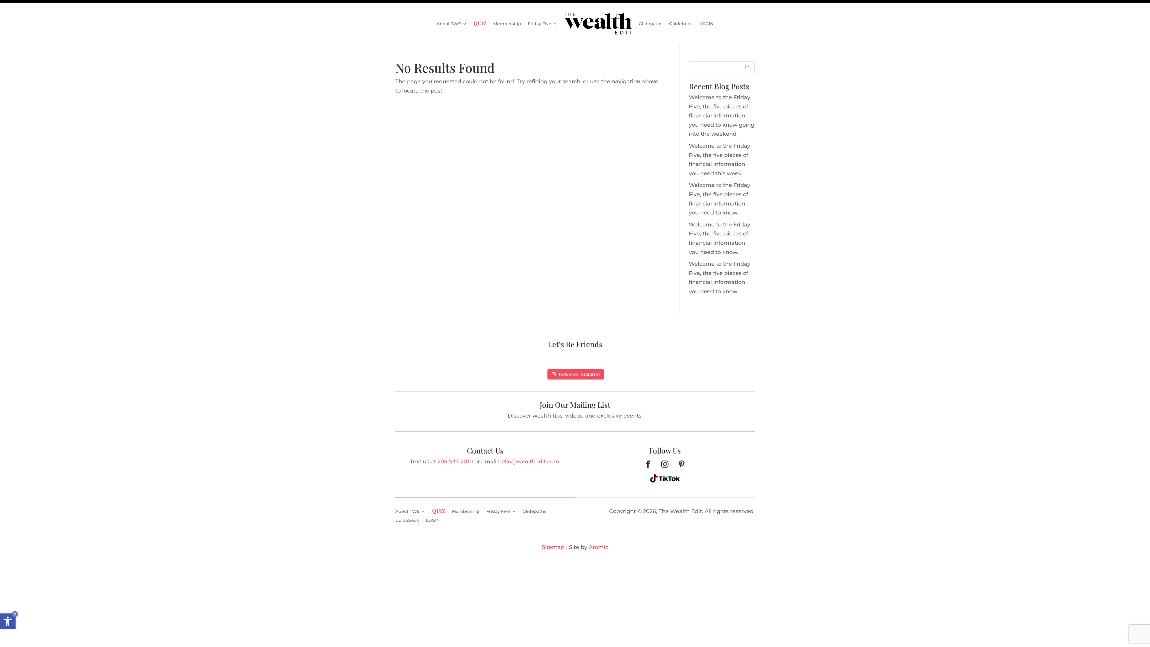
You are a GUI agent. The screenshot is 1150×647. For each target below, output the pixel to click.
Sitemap (553, 547)
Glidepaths (650, 23)
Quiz (480, 22)
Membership (507, 23)
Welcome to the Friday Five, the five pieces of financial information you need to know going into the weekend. (721, 115)
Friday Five (539, 23)
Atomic (598, 547)
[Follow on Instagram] (665, 464)
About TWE (449, 23)
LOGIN (706, 23)
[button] (8, 621)
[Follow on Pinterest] (681, 464)
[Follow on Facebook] (648, 464)
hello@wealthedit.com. (529, 461)
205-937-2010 (455, 461)
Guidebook (681, 23)
